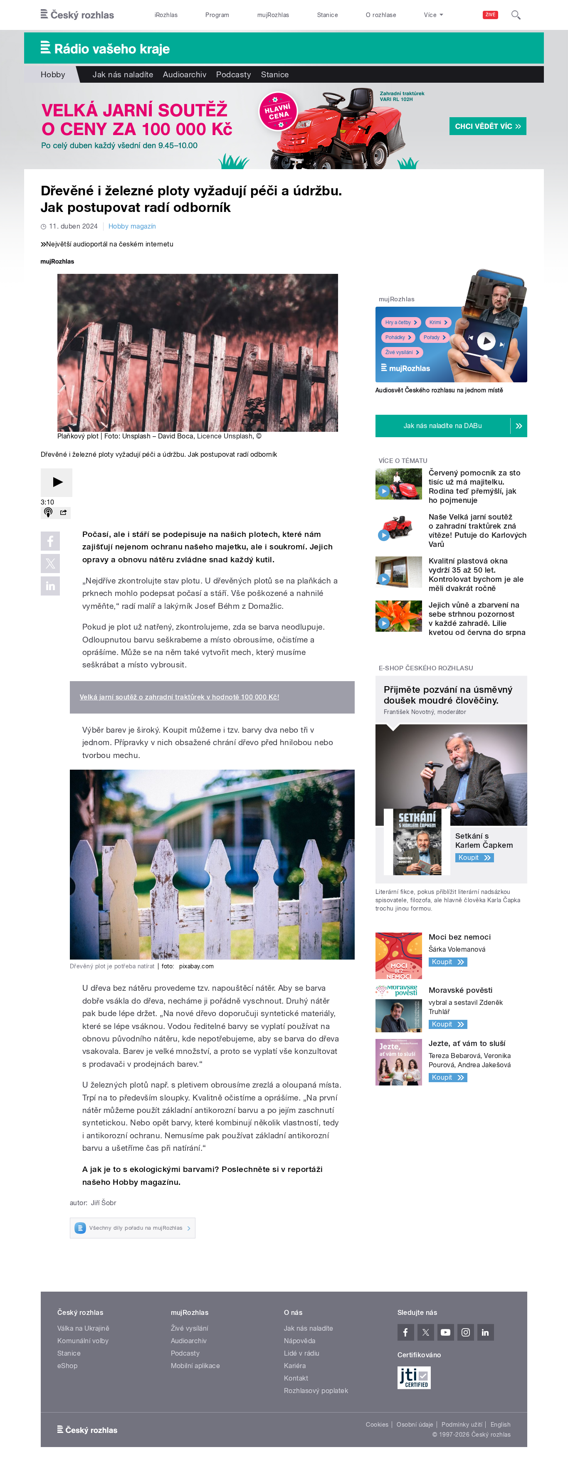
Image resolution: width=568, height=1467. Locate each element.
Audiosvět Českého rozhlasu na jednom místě (439, 390)
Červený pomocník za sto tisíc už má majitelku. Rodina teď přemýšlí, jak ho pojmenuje (475, 486)
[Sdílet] (63, 513)
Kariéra (295, 1366)
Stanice (327, 15)
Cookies (377, 1424)
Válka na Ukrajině (83, 1328)
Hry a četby (398, 322)
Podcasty (233, 74)
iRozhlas (166, 15)
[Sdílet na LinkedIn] (50, 586)
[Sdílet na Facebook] (50, 541)
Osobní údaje (415, 1424)
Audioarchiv (184, 74)
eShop (67, 1366)
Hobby (53, 74)
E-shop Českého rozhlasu (426, 668)
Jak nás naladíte (123, 74)
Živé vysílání (399, 352)
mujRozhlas (273, 15)
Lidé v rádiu (302, 1353)
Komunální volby (83, 1341)
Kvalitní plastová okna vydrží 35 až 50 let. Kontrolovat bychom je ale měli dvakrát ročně (476, 574)
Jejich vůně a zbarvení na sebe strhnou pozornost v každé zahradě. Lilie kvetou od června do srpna (477, 619)
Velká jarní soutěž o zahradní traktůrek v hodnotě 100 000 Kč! (179, 697)
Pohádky (395, 337)
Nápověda (300, 1341)
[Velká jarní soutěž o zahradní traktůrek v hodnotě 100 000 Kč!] (284, 126)
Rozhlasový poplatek (316, 1391)
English (501, 1424)
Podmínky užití (462, 1424)
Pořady (432, 337)
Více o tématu (403, 461)
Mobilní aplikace (195, 1366)
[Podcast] (48, 513)
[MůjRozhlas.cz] (57, 262)
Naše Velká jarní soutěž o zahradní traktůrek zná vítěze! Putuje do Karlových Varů (478, 530)
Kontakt (296, 1378)
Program (217, 15)
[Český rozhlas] (77, 15)
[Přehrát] (56, 482)
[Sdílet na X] (50, 563)
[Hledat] (516, 15)
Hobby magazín (132, 226)
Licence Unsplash (225, 436)
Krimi (435, 322)
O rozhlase (381, 15)
